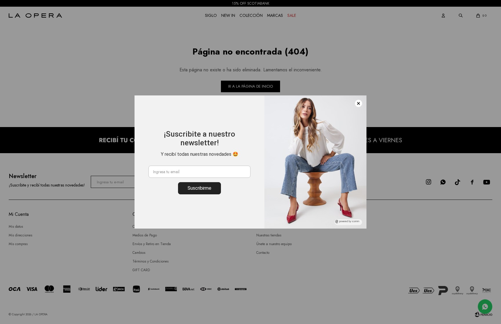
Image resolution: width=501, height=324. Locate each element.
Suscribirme (199, 188)
